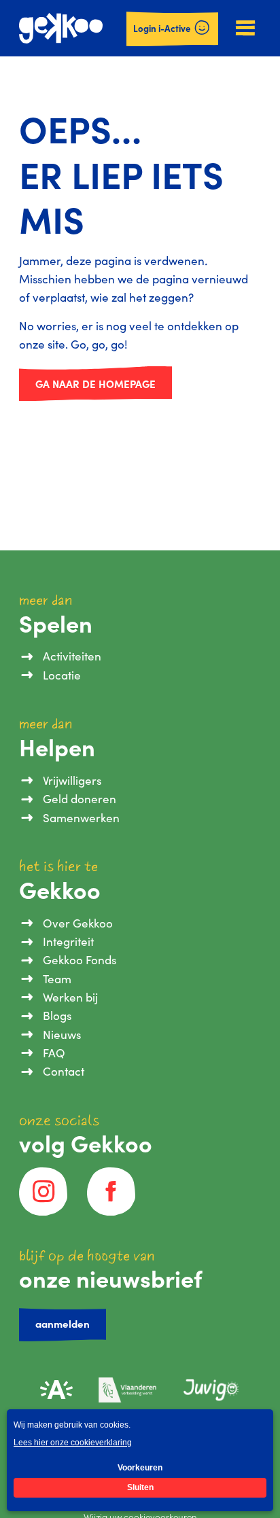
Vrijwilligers (72, 780)
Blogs (57, 1015)
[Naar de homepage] (61, 28)
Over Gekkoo (77, 923)
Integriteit (68, 941)
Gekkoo (60, 889)
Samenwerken (81, 818)
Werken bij (70, 997)
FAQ (54, 1053)
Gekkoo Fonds (79, 960)
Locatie (61, 675)
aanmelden (62, 1323)
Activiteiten (72, 656)
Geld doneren (79, 799)
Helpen (57, 747)
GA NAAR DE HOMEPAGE (95, 383)
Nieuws (61, 1034)
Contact (63, 1071)
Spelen (55, 623)
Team (57, 979)
